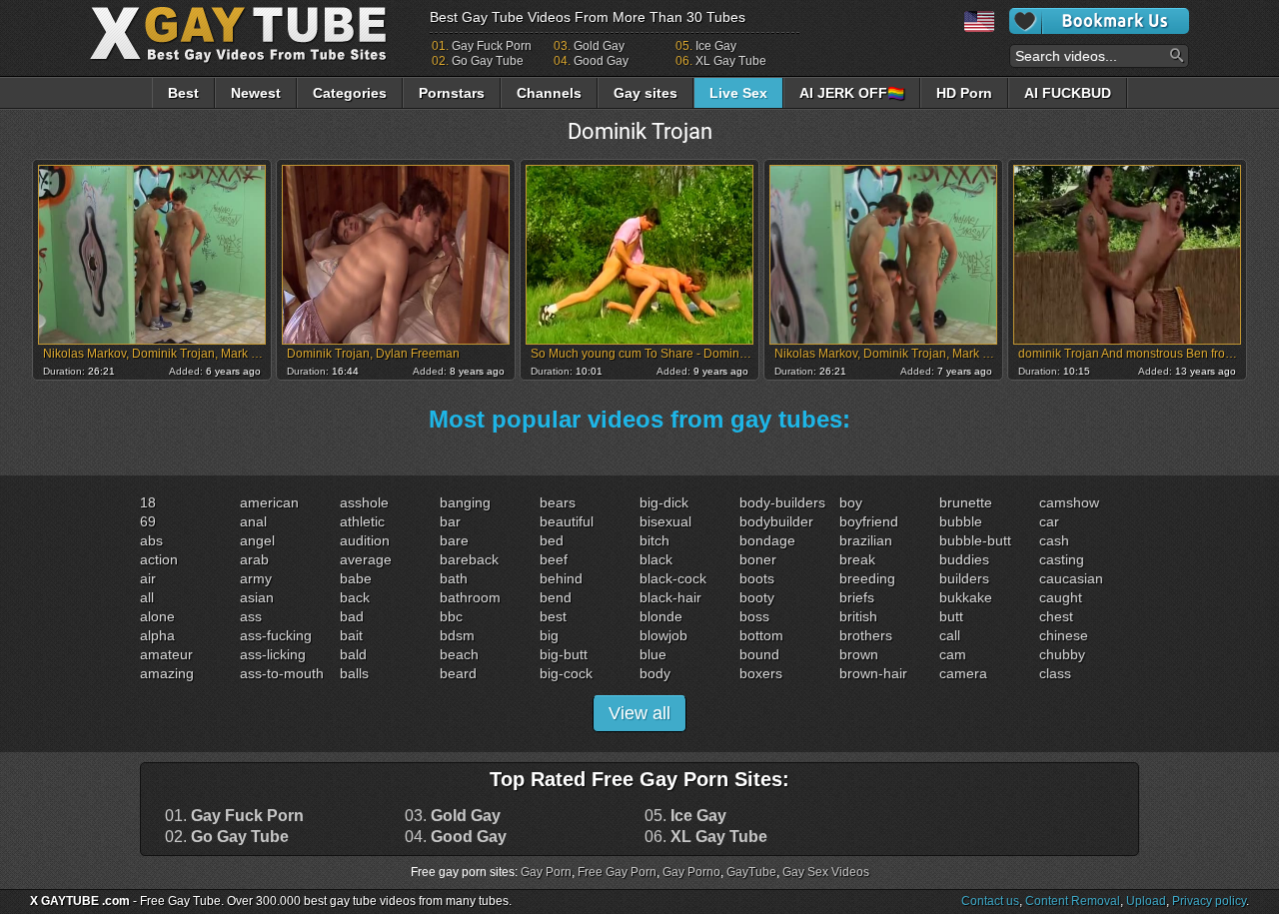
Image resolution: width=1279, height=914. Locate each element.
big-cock (566, 673)
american (269, 502)
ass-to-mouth (282, 673)
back (355, 597)
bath (454, 578)
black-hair (670, 597)
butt (951, 616)
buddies (964, 559)
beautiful (567, 521)
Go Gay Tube (488, 61)
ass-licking (273, 654)
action (159, 559)
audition (365, 540)
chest (1056, 616)
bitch (654, 540)
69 (148, 521)
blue (653, 654)
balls (354, 673)
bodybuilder (776, 521)
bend (556, 597)
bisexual (665, 521)
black (656, 559)
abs (151, 540)
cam (952, 654)
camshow (1069, 502)
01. (234, 816)
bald (353, 654)
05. (685, 816)
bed (552, 540)
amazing (167, 673)
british (858, 616)
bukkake (965, 597)
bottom (761, 635)
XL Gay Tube (730, 61)
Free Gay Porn (617, 872)
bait (351, 635)
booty (756, 597)
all (147, 597)
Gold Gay (599, 46)
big (549, 635)
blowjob (663, 635)
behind (561, 578)
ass (251, 616)
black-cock (673, 578)
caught (1060, 597)
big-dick (664, 502)
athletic (362, 521)
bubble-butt (975, 540)
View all (639, 713)
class (1055, 673)
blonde (661, 616)
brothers (865, 635)
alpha (157, 635)
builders (964, 578)
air (148, 578)
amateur (166, 654)
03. (453, 816)
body (655, 673)
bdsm (457, 635)
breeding (867, 578)
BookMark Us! (1099, 21)
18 (148, 502)
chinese (1063, 635)
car (1049, 521)
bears (558, 502)
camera (963, 673)
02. (227, 837)
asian (257, 597)
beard (458, 673)
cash (1054, 540)
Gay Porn (546, 872)
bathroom (470, 597)
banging (465, 502)
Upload (1146, 901)
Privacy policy (1209, 901)
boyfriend (868, 521)
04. (456, 837)
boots (756, 578)
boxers (760, 673)
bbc (451, 616)
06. (705, 837)
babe (356, 578)
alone (157, 616)
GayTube (751, 872)
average (366, 559)
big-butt (564, 654)
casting (1061, 559)
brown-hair (873, 673)
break (857, 559)
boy (850, 502)
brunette (965, 502)
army (256, 578)
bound (759, 654)
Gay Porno (691, 872)
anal (253, 521)
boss (754, 616)
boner (757, 559)
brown (858, 654)
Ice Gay (715, 46)
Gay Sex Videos (825, 872)
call (949, 635)
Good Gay (601, 61)
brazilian (865, 540)
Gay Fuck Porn (492, 46)
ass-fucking (276, 635)
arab (254, 559)
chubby (1062, 654)
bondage (767, 540)
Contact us (990, 901)
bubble (960, 521)
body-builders (782, 502)
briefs (856, 597)
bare (454, 540)
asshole (364, 502)
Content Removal (1072, 901)
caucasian (1071, 578)
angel (257, 540)
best (553, 616)
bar (450, 521)
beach (459, 654)
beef (554, 559)
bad (352, 616)
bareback (469, 559)
